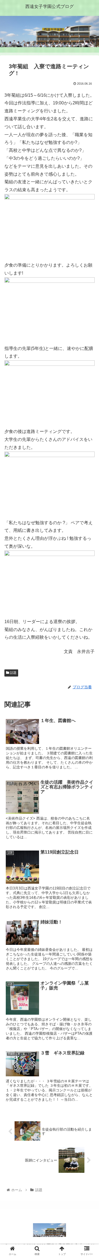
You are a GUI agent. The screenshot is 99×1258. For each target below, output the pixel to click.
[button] (88, 758)
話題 (12, 673)
